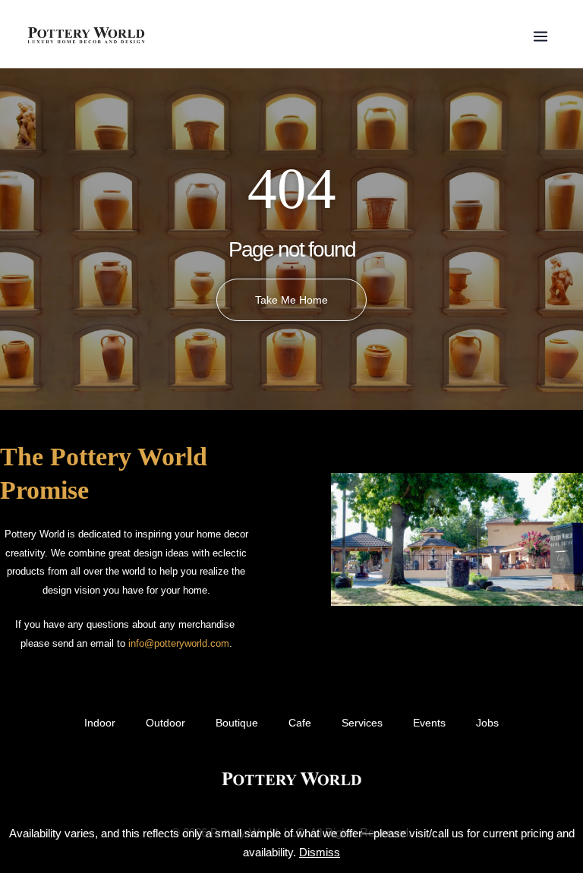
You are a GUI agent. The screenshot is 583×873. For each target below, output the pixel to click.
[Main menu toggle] (540, 36)
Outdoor (165, 723)
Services (362, 723)
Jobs (487, 723)
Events (429, 723)
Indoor (99, 723)
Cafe (299, 723)
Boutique (237, 723)
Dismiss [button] (319, 852)
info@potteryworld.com (178, 643)
